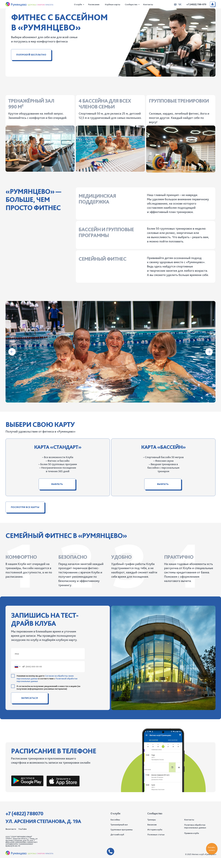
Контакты (148, 4)
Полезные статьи (155, 834)
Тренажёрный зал (119, 824)
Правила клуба (191, 833)
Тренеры (151, 819)
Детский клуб (117, 834)
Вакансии (152, 824)
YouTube (22, 829)
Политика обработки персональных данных (195, 826)
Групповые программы (121, 829)
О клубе (78, 4)
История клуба (154, 829)
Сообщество (131, 4)
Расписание (93, 4)
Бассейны (115, 819)
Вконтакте (11, 829)
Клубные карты (112, 4)
